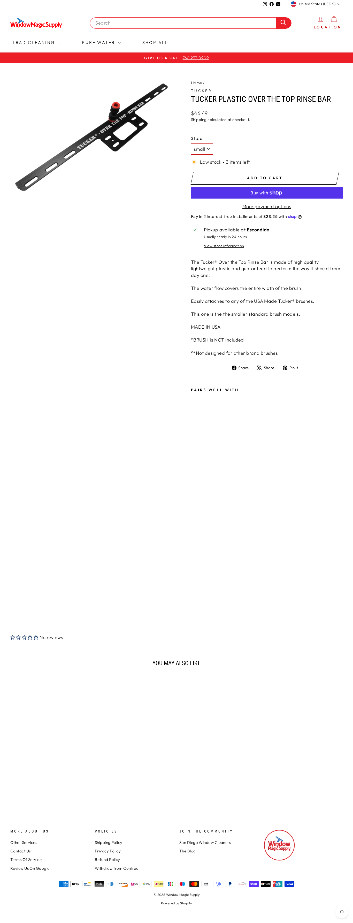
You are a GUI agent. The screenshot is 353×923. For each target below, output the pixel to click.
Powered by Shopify (176, 903)
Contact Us (20, 851)
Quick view (49, 752)
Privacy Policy (108, 851)
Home (196, 82)
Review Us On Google (30, 868)
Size (197, 138)
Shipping (199, 119)
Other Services (23, 842)
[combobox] (184, 23)
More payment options (266, 206)
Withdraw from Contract (117, 868)
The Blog (187, 851)
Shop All (155, 42)
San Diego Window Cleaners (205, 842)
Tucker (201, 90)
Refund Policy (107, 859)
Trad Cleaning (34, 42)
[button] (24, 637)
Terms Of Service (26, 859)
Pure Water (99, 42)
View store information (224, 246)
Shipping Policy (108, 842)
